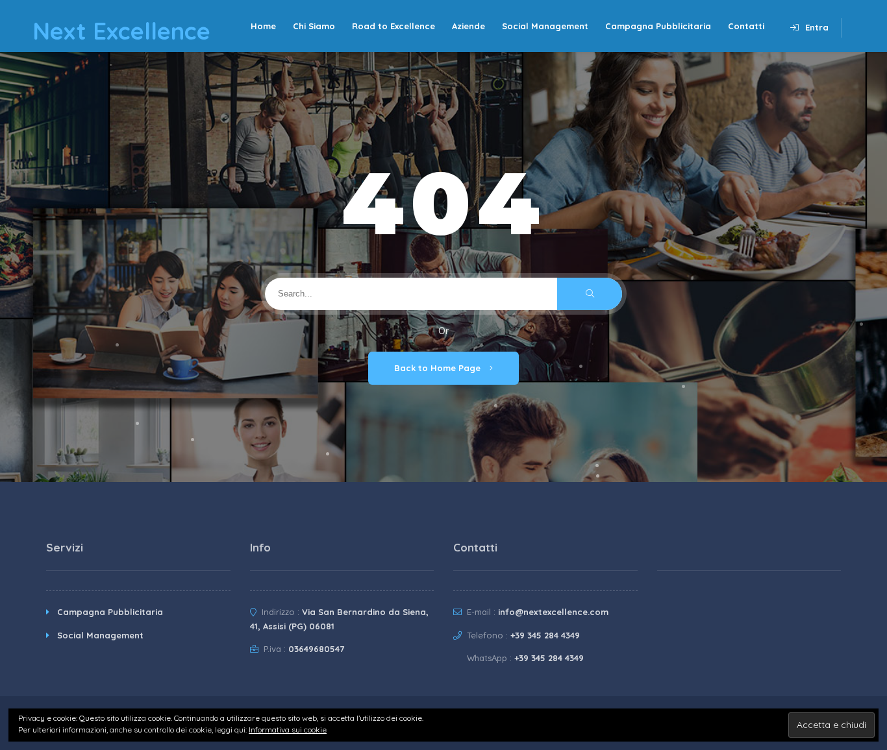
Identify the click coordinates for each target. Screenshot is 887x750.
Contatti (746, 26)
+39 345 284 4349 (545, 635)
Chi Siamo (314, 26)
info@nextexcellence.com (553, 612)
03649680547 (316, 649)
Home (263, 26)
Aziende (468, 26)
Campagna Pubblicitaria (658, 26)
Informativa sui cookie (288, 729)
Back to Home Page (438, 368)
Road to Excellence (393, 26)
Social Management (545, 26)
